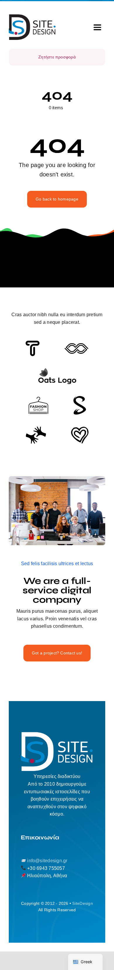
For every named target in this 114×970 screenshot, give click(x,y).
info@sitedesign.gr (47, 860)
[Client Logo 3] (35, 428)
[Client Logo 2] (80, 428)
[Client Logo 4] (38, 398)
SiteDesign (82, 903)
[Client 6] (32, 342)
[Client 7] (79, 398)
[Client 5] (76, 345)
